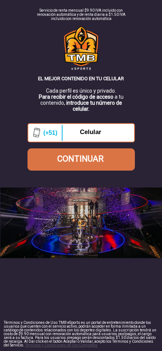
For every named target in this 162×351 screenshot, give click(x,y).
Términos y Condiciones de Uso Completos (61, 345)
